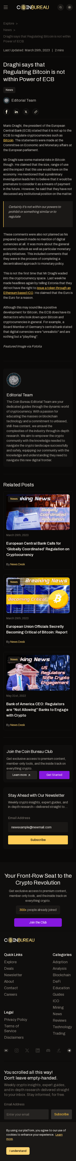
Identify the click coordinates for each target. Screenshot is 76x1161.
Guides (58, 994)
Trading (59, 1033)
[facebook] (6, 112)
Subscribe (38, 840)
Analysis (59, 968)
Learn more (20, 774)
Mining (58, 1007)
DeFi (57, 981)
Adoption (60, 962)
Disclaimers (14, 1037)
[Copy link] (35, 111)
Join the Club (38, 922)
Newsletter (13, 975)
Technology (62, 1027)
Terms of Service (11, 1028)
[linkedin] (16, 111)
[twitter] (26, 111)
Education (61, 988)
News (7, 30)
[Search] (60, 7)
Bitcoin (8, 140)
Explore (8, 23)
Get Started (54, 774)
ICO (56, 1001)
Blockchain (62, 975)
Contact (11, 988)
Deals (9, 968)
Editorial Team (23, 100)
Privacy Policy (15, 1020)
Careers (10, 994)
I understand (18, 1150)
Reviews (59, 1020)
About (9, 981)
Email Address (19, 818)
